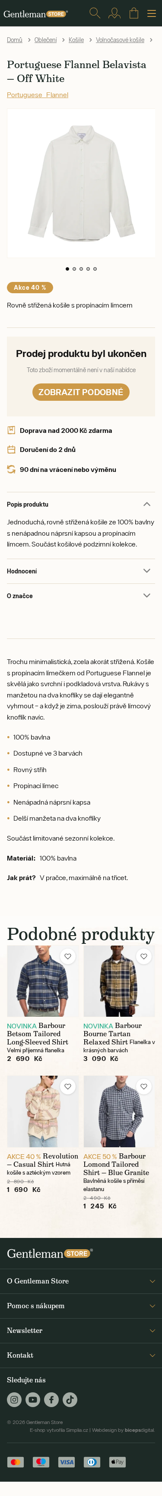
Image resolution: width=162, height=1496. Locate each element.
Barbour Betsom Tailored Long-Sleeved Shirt (37, 1034)
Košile (76, 39)
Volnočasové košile (120, 39)
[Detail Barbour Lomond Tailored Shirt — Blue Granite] (119, 1111)
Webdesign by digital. (123, 1430)
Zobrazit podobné (80, 392)
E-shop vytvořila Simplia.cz (59, 1430)
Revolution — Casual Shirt (42, 1160)
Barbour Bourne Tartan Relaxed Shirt (112, 1034)
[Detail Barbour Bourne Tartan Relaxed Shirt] (119, 981)
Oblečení (46, 39)
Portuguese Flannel (37, 94)
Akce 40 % (30, 287)
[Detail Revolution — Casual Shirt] (43, 1111)
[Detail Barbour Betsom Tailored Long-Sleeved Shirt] (43, 981)
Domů (14, 39)
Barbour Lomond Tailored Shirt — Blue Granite (116, 1164)
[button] (67, 269)
